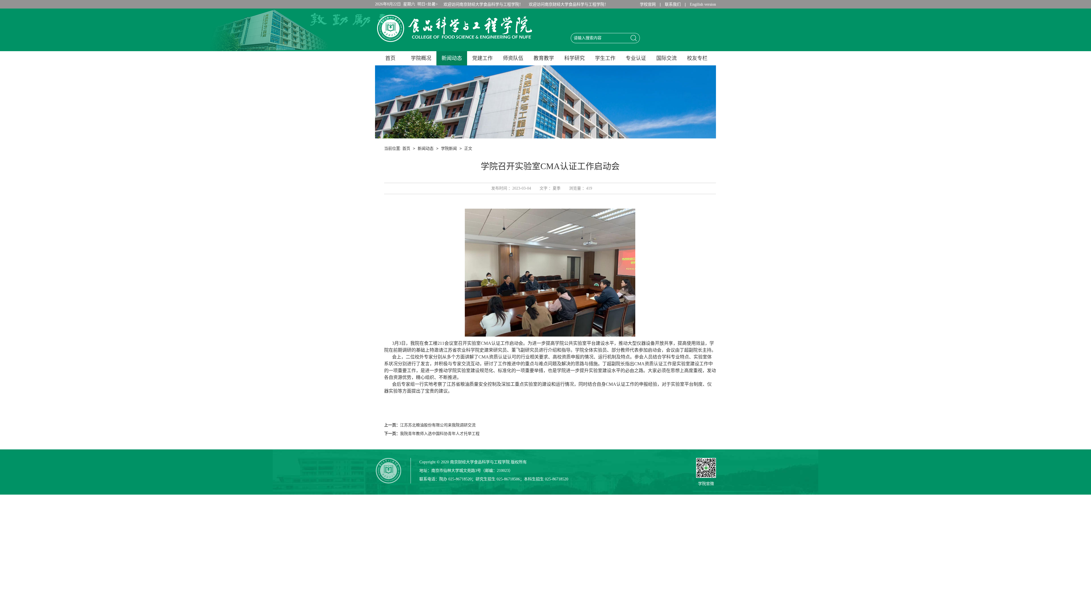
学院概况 (421, 58)
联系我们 (673, 4)
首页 (390, 58)
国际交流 (666, 58)
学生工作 (605, 58)
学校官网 (648, 4)
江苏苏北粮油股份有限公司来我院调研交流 (438, 425)
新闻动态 (452, 58)
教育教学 (544, 58)
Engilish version (703, 4)
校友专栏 (697, 58)
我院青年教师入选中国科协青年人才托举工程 (440, 434)
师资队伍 (513, 58)
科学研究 (574, 58)
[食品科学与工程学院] (454, 44)
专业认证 (636, 58)
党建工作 (482, 58)
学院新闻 (449, 148)
